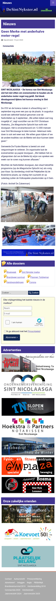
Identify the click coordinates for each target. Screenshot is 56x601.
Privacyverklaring (34, 579)
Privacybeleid (34, 331)
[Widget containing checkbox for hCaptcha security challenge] (23, 322)
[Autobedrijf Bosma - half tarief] (28, 485)
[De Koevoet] (28, 534)
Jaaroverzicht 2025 (32, 594)
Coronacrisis (8, 46)
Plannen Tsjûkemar (39, 277)
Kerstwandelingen (15, 282)
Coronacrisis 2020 (12, 590)
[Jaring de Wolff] (28, 363)
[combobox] (14, 293)
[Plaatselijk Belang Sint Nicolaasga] (28, 556)
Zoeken (35, 292)
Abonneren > (12, 337)
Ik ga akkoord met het (23, 331)
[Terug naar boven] (51, 596)
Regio (29, 582)
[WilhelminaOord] (28, 514)
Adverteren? (10, 582)
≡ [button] (53, 2)
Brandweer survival (16, 277)
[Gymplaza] (28, 466)
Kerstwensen (27, 590)
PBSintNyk (38, 582)
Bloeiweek (11, 272)
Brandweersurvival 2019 (15, 586)
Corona (32, 282)
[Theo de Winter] (28, 446)
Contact (8, 579)
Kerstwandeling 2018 (37, 586)
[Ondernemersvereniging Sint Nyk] (28, 384)
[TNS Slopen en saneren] (28, 406)
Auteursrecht (19, 579)
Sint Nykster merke (31, 272)
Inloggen (21, 582)
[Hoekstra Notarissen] (28, 426)
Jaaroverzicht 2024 (13, 594)
